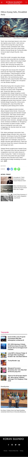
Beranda (5, 450)
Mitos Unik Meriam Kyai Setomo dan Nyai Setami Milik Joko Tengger (20, 187)
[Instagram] (12, 444)
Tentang (21, 450)
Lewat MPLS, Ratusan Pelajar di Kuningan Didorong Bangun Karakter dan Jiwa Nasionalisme (17, 354)
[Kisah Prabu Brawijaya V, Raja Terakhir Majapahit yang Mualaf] (7, 197)
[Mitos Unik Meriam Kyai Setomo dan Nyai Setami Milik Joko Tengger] (7, 189)
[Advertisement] (14, 265)
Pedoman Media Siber (13, 450)
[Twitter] (11, 169)
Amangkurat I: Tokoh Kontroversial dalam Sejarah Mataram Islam (19, 179)
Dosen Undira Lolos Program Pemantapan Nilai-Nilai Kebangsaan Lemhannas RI (16, 338)
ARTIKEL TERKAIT (6, 174)
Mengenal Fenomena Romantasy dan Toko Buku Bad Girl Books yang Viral (17, 369)
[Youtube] (19, 444)
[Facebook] (8, 169)
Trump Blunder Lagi (14, 360)
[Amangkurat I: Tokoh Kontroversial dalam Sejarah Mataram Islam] (7, 180)
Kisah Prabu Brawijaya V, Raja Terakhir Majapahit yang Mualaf (20, 196)
